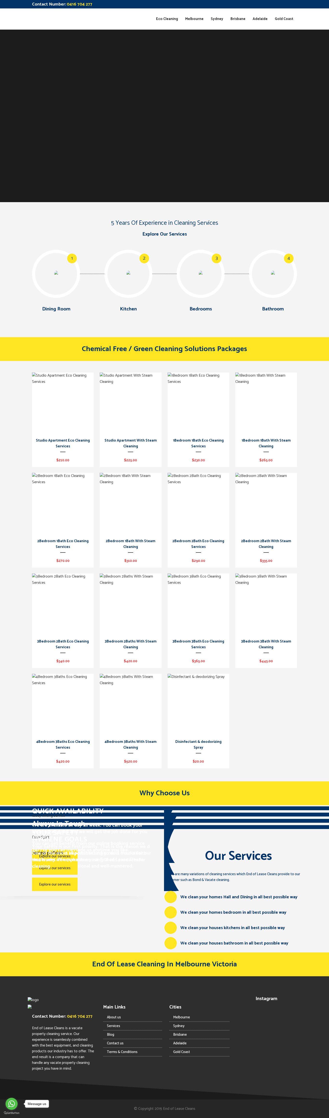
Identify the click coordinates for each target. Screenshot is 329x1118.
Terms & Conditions (122, 1052)
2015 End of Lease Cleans (175, 1108)
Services (113, 1026)
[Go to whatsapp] (12, 1104)
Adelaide (180, 1043)
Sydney (178, 1026)
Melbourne (181, 1017)
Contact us (115, 1043)
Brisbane (180, 1035)
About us (114, 1017)
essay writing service (48, 815)
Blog (110, 1035)
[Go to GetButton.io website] (11, 1113)
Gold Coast (181, 1052)
